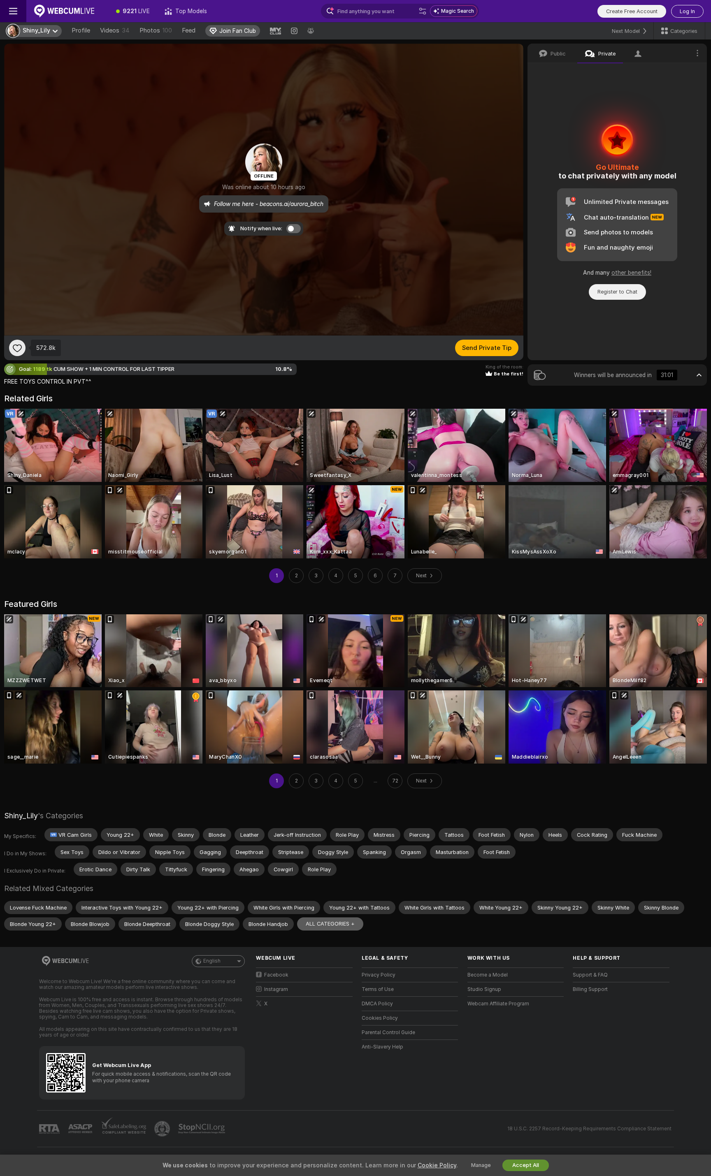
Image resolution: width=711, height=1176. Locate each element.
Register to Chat (617, 292)
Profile (81, 30)
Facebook (276, 975)
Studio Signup (484, 989)
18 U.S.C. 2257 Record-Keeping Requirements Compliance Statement (589, 1129)
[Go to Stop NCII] (202, 1129)
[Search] (422, 11)
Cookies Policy (380, 1018)
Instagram (276, 989)
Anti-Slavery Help (382, 1047)
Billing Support (590, 989)
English (212, 961)
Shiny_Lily (21, 815)
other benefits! (631, 272)
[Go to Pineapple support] (163, 1129)
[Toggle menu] (13, 11)
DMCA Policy (377, 1004)
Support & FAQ (590, 975)
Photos (155, 30)
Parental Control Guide (388, 1032)
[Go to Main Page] (67, 11)
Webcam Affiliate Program (498, 1004)
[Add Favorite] (17, 348)
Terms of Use (378, 989)
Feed (188, 30)
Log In (687, 11)
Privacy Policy (378, 975)
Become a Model (487, 975)
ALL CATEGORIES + (330, 924)
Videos (115, 30)
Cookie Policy (437, 1165)
